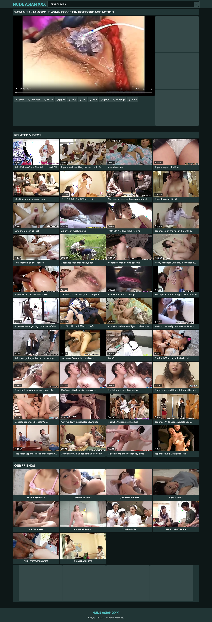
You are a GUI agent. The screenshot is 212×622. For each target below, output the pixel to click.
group (106, 99)
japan (62, 99)
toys (74, 99)
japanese (35, 99)
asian (21, 99)
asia (95, 99)
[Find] (196, 4)
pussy (50, 99)
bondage (120, 99)
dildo (134, 99)
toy (84, 99)
